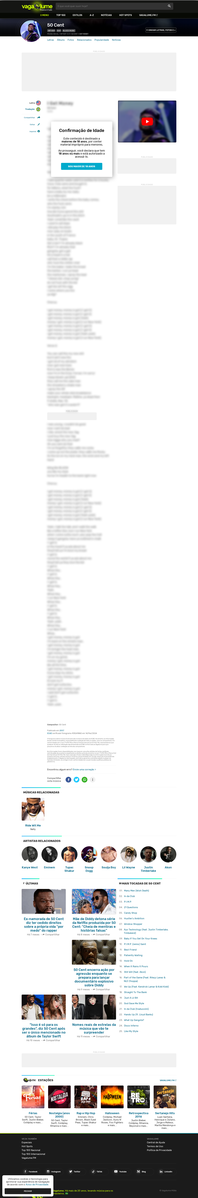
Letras (50, 40)
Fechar (28, 1191)
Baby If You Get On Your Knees (140, 938)
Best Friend (130, 949)
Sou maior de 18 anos (81, 166)
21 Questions (131, 907)
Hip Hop (51, 31)
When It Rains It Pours (136, 966)
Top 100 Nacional (31, 1150)
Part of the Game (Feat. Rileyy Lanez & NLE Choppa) (144, 979)
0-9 (68, 34)
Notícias (106, 15)
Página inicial (53, 34)
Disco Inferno (131, 1025)
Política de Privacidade (159, 1150)
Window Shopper (133, 924)
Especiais (27, 1142)
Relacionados (84, 40)
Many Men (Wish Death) (136, 890)
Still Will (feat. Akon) (135, 972)
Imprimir (33, 131)
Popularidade (102, 40)
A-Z (92, 15)
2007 (62, 730)
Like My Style (131, 1031)
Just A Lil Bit (131, 997)
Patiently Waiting (133, 955)
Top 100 (60, 15)
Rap (59, 31)
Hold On (128, 960)
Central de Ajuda (156, 1142)
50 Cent (55, 25)
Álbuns (61, 40)
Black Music (69, 31)
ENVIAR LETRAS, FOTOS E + (161, 30)
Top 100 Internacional (33, 1154)
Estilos (77, 15)
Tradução (30, 109)
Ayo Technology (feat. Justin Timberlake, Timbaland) (146, 931)
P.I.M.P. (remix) (135, 944)
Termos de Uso (155, 1146)
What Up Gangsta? (134, 1020)
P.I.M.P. (128, 901)
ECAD (49, 733)
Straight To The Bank (135, 992)
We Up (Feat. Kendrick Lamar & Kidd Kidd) (146, 986)
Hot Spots (125, 15)
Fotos (71, 40)
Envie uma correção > (84, 769)
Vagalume (37, 6)
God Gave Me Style (134, 1003)
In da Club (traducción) (136, 1009)
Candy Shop (130, 913)
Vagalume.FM (147, 15)
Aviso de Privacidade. (37, 1184)
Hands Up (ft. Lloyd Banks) (138, 1014)
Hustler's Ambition (134, 918)
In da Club (129, 896)
